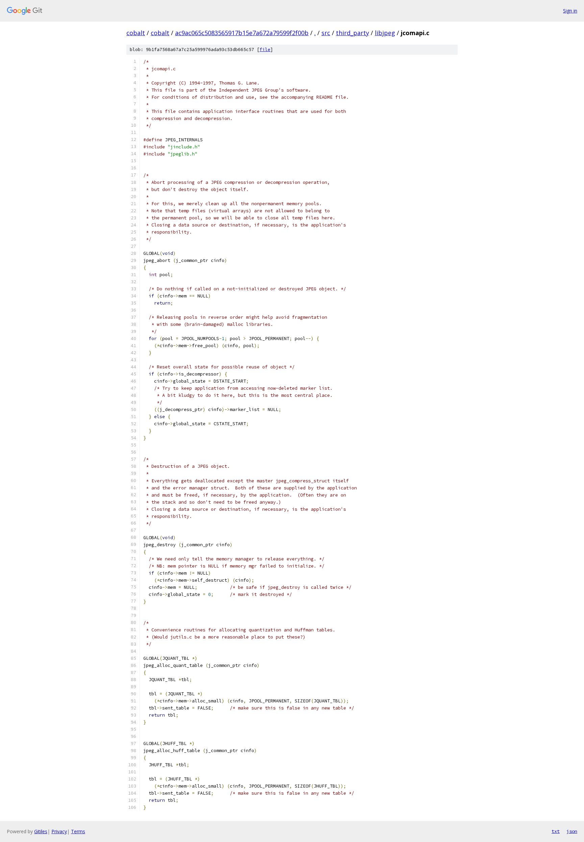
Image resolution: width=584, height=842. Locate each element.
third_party (352, 33)
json (571, 831)
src (325, 33)
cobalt (135, 33)
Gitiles (40, 831)
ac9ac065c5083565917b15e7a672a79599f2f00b (242, 33)
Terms (78, 831)
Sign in (570, 10)
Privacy (59, 831)
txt (556, 831)
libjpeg (385, 33)
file (265, 49)
